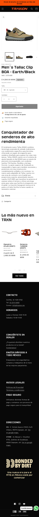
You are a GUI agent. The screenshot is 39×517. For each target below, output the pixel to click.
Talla (3, 86)
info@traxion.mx (18, 305)
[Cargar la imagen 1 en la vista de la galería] (9, 56)
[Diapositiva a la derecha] (36, 57)
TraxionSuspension (23, 515)
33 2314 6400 (14, 303)
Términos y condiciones (15, 390)
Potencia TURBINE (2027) (23, 246)
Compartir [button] (7, 201)
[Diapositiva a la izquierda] (2, 57)
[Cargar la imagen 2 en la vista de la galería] (19, 56)
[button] (2, 9)
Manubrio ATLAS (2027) (9, 245)
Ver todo (19, 276)
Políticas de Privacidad (15, 387)
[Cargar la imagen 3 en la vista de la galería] (29, 56)
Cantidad (4, 95)
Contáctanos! (11, 348)
